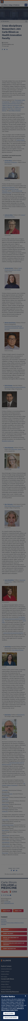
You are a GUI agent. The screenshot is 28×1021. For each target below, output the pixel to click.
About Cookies (9, 1013)
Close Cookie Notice (10, 1017)
